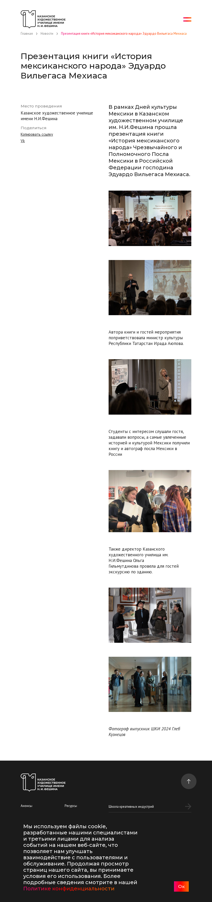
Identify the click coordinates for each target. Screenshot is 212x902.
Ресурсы (71, 806)
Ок (181, 886)
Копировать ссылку (37, 134)
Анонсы (26, 806)
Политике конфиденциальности (69, 888)
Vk (23, 140)
